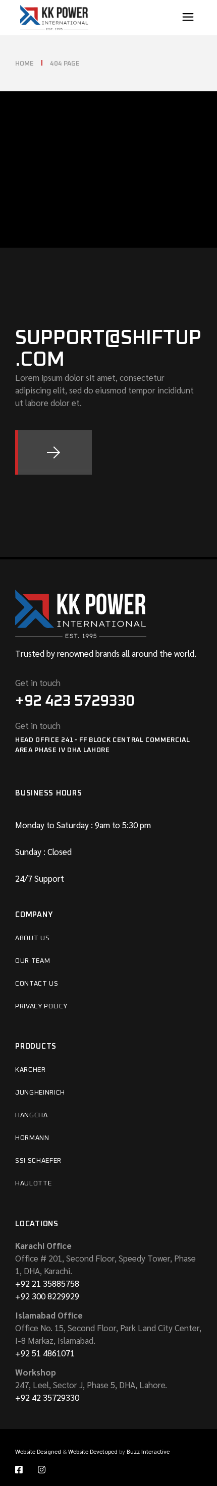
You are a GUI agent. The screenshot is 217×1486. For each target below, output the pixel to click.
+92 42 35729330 (47, 1397)
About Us (32, 938)
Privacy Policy (41, 1006)
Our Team (32, 961)
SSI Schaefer (38, 1161)
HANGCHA (31, 1115)
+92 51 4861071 (45, 1352)
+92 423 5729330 (74, 701)
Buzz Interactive (148, 1451)
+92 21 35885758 (47, 1283)
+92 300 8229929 (47, 1295)
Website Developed (93, 1451)
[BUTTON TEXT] (53, 452)
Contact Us (37, 984)
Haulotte (33, 1183)
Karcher (30, 1070)
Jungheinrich (40, 1093)
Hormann (32, 1138)
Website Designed (38, 1451)
